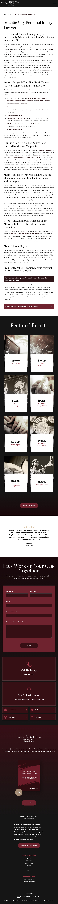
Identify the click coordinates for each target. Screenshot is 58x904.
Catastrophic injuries (13, 124)
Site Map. (51, 900)
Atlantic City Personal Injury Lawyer (25, 14)
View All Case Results (29, 505)
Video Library (29, 863)
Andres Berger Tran (9, 14)
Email (8, 601)
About (29, 858)
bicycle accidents (27, 100)
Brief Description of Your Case (16, 622)
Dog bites (10, 107)
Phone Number (11, 612)
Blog (29, 868)
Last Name (33, 591)
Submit (29, 645)
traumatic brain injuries (34, 124)
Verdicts (29, 865)
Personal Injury (29, 879)
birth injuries (36, 157)
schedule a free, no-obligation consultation (25, 233)
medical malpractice (45, 150)
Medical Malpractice (29, 881)
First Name (10, 591)
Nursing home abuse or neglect (17, 103)
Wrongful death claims (14, 129)
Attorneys (29, 861)
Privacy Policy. (44, 900)
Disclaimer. (36, 900)
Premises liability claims (14, 110)
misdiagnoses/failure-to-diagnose (19, 157)
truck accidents (42, 98)
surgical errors (40, 155)
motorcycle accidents (14, 100)
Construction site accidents (16, 118)
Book (29, 870)
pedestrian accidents (43, 100)
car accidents (32, 98)
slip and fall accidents (36, 110)
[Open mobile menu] (54, 3)
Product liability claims (14, 115)
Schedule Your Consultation (29, 845)
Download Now (29, 803)
